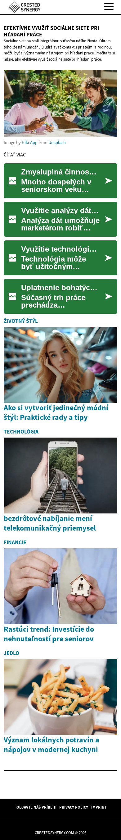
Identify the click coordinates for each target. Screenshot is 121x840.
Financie (15, 542)
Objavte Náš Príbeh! (36, 807)
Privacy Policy (73, 807)
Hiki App (30, 142)
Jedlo (11, 653)
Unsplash (57, 142)
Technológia (21, 431)
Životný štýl (21, 321)
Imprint (99, 807)
